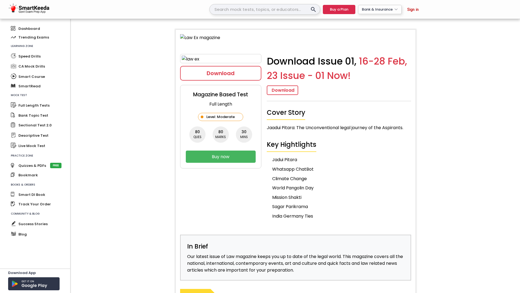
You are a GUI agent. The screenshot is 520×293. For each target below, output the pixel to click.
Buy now (220, 157)
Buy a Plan (339, 9)
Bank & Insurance (377, 9)
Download (221, 73)
